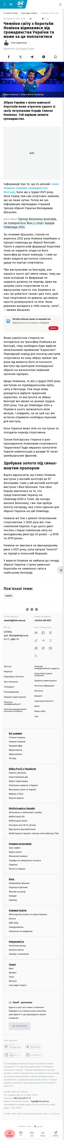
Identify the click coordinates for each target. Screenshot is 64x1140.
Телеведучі (9, 687)
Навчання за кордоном (20, 931)
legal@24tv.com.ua (40, 1101)
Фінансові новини (18, 856)
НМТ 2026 (13, 923)
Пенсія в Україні (17, 869)
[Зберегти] (55, 56)
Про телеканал (11, 682)
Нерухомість (16, 941)
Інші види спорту (29, 13)
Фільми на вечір (17, 891)
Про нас (7, 667)
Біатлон (13, 981)
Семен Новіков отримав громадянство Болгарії (31, 188)
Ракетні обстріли (17, 773)
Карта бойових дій (18, 777)
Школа (12, 918)
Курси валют (15, 852)
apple (34, 1046)
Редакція (8, 672)
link (36, 632)
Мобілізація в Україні (22, 808)
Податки (13, 864)
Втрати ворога (16, 798)
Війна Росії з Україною (22, 768)
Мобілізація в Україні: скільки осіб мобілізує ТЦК (34, 833)
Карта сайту (40, 711)
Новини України (17, 741)
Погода (12, 758)
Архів (36, 706)
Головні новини (17, 737)
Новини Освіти (17, 910)
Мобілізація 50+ (17, 816)
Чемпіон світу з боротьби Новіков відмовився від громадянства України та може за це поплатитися (50, 13)
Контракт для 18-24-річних (22, 825)
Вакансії (38, 696)
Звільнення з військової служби (25, 812)
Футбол (12, 972)
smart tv (13, 1054)
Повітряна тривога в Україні (23, 785)
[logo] (20, 4)
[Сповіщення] (60, 4)
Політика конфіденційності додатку (46, 668)
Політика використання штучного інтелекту (15, 710)
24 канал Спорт (11, 13)
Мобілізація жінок (18, 821)
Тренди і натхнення (19, 954)
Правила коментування (45, 681)
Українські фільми (18, 887)
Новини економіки (20, 843)
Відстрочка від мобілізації (22, 829)
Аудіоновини (15, 754)
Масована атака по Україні (22, 789)
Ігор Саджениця (19, 43)
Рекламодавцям (11, 692)
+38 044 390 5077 (42, 620)
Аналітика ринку (17, 945)
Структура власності (44, 701)
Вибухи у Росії (16, 794)
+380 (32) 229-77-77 (22, 1098)
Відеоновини (15, 750)
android (13, 1046)
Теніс (11, 977)
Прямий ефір (15, 745)
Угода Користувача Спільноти (43, 675)
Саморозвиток (16, 927)
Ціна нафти (15, 847)
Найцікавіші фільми (19, 883)
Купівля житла (16, 950)
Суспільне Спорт (25, 48)
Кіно (11, 879)
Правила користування (15, 697)
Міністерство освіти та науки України (28, 914)
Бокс (11, 968)
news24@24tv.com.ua (14, 620)
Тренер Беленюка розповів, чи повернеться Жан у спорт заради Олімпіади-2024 (30, 223)
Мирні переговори (18, 781)
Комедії (12, 896)
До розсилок (19, 1026)
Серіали (13, 900)
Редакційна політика (14, 677)
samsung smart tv (34, 1054)
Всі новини (15, 733)
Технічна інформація (44, 686)
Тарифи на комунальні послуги (25, 860)
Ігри (36, 716)
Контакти (38, 691)
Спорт (12, 964)
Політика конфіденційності (12, 703)
